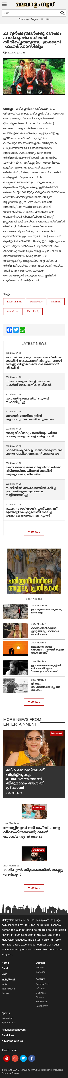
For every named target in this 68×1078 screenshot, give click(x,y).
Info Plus (40, 988)
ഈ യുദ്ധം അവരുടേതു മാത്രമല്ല (46, 611)
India (4, 984)
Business (41, 993)
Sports (6, 1013)
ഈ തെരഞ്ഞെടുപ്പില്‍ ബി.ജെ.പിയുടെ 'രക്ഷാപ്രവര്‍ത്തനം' (46, 668)
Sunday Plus (42, 984)
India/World (8, 979)
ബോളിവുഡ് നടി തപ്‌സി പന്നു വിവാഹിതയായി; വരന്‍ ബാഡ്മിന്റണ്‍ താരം (31, 832)
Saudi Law (8, 1035)
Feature (40, 979)
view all (34, 531)
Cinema (40, 997)
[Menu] (4, 4)
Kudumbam (42, 1001)
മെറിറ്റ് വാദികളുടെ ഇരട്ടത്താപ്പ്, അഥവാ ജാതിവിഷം (45, 631)
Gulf (4, 974)
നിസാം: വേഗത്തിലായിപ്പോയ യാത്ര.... (45, 687)
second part (13, 311)
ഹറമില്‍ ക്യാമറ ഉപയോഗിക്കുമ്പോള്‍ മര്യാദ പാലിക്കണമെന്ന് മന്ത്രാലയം (34, 452)
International (8, 988)
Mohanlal (56, 301)
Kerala (5, 993)
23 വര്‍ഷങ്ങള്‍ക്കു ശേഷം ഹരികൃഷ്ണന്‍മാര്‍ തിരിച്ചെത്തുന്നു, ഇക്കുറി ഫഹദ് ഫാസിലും (32, 40)
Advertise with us (12, 1041)
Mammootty (36, 301)
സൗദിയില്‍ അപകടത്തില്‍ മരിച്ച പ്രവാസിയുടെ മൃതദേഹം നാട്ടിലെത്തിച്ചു (31, 491)
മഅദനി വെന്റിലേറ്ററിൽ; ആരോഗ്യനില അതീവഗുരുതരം (30, 417)
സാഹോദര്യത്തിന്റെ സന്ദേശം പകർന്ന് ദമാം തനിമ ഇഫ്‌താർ (29, 383)
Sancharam (42, 1006)
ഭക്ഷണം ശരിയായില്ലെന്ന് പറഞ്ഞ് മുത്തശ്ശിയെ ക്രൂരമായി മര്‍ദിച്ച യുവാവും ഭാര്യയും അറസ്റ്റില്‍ (31, 512)
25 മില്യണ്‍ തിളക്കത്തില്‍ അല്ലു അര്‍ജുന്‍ (33, 872)
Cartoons (40, 972)
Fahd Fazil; (33, 311)
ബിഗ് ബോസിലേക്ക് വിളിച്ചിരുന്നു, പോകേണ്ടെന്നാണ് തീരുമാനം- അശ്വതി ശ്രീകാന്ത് (25, 779)
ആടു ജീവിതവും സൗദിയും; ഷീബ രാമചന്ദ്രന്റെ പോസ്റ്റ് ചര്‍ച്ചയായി (31, 434)
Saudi (5, 968)
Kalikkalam (7, 1018)
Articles (40, 967)
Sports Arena (8, 1022)
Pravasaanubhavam (14, 1029)
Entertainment (14, 301)
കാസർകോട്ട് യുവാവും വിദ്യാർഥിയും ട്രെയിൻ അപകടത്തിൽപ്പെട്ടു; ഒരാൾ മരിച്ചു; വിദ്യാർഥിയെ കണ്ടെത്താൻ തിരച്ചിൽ (34, 363)
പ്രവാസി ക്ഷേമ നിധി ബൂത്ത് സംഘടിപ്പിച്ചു (27, 400)
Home (5, 963)
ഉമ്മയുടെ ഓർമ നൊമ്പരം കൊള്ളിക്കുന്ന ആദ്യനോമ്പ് (47, 650)
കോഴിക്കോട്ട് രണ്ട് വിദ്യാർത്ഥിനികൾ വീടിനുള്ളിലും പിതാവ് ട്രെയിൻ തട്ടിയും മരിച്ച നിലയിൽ (33, 471)
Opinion (40, 963)
